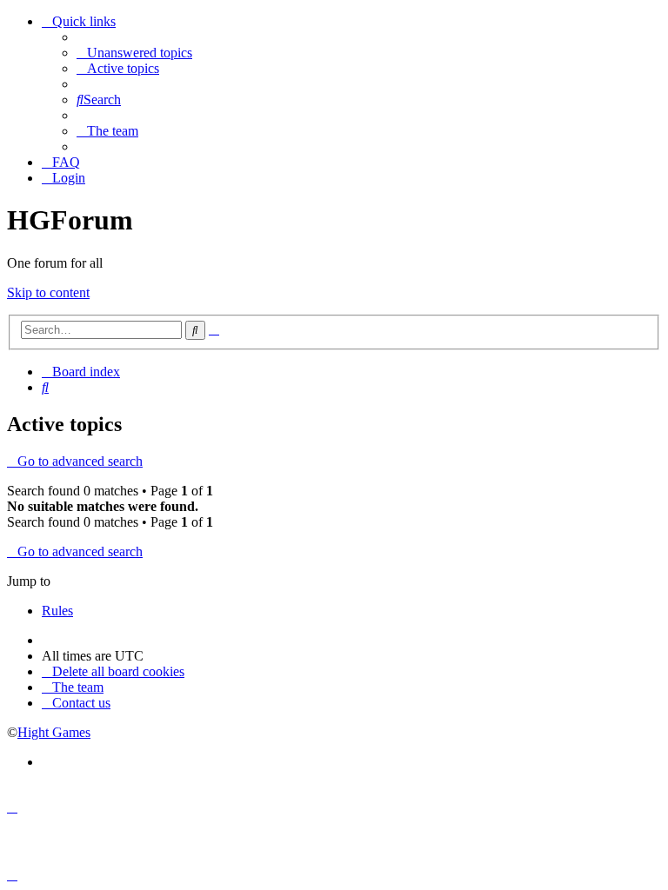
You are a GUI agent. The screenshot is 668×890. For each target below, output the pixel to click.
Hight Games (53, 732)
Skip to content (48, 292)
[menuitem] (134, 52)
